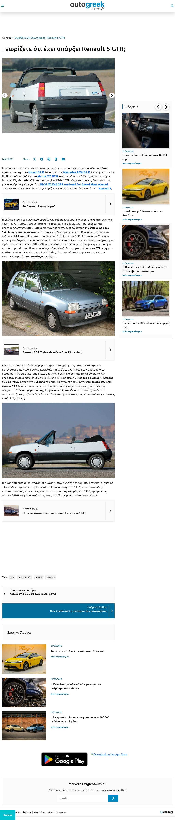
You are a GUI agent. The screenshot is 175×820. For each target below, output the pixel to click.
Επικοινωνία (61, 812)
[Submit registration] (113, 798)
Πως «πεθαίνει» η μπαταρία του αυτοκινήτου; (78, 610)
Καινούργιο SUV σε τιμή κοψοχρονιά (33, 593)
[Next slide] (112, 95)
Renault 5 (50, 577)
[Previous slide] (5, 95)
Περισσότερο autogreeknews (16, 812)
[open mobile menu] (2, 5)
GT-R (12, 577)
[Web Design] (166, 812)
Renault (39, 577)
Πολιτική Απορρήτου (43, 812)
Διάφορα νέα (24, 577)
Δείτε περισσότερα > (60, 657)
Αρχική (6, 37)
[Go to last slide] (158, 106)
